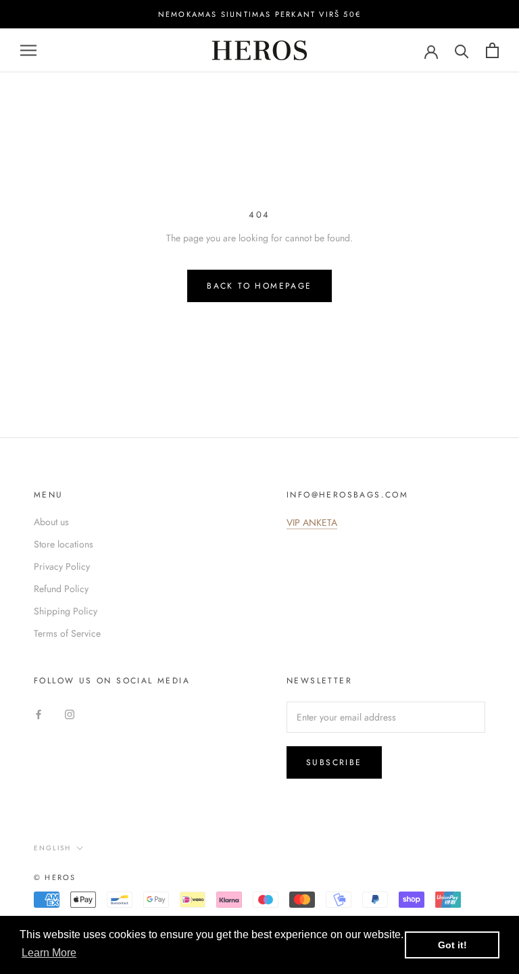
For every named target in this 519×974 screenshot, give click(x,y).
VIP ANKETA (312, 522)
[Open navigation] (28, 50)
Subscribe (334, 762)
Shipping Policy (65, 611)
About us (51, 522)
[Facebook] (38, 713)
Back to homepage (259, 286)
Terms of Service (67, 633)
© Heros (55, 877)
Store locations (63, 544)
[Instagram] (69, 713)
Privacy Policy (62, 566)
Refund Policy (61, 588)
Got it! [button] (452, 945)
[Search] (462, 50)
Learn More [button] (49, 952)
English (52, 848)
